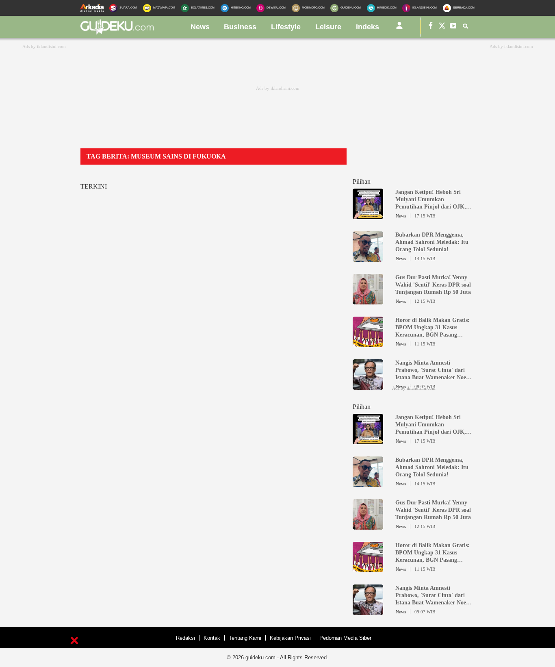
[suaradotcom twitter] (442, 27)
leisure (328, 27)
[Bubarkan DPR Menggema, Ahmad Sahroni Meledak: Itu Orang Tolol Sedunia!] (368, 258)
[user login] (399, 29)
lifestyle (286, 27)
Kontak (212, 638)
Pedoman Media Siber (345, 638)
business (240, 27)
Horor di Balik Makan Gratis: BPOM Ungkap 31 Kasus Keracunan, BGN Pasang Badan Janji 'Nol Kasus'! (432, 328)
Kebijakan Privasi (290, 638)
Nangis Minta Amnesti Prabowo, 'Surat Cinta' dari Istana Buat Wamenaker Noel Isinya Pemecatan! (431, 370)
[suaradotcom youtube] (453, 27)
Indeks (367, 27)
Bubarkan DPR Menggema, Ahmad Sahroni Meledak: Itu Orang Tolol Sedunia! (431, 242)
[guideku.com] (117, 32)
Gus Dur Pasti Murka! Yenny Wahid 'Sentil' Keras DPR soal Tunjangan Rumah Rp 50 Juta (433, 284)
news (200, 27)
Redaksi (185, 638)
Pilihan (362, 181)
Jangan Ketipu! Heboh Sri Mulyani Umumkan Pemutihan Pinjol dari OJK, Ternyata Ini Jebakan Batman (432, 200)
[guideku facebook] (430, 27)
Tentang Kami (245, 638)
